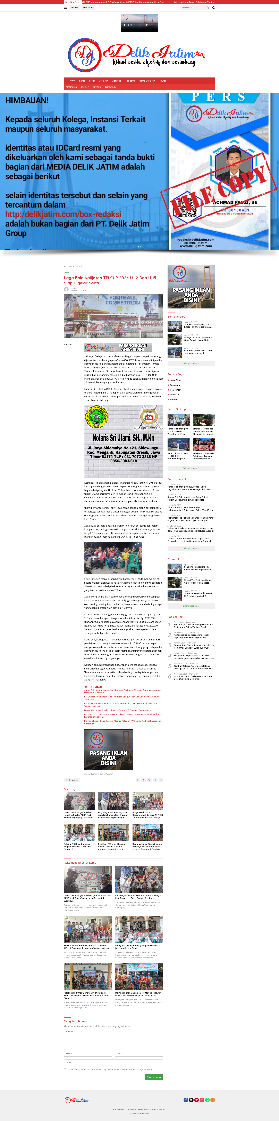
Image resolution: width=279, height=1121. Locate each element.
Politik (92, 81)
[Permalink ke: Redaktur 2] (66, 289)
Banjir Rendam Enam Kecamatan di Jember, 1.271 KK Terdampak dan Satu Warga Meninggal (120, 704)
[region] (139, 177)
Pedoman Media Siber (138, 1109)
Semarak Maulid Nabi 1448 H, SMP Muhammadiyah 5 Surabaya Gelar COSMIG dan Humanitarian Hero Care (198, 352)
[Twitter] (191, 1100)
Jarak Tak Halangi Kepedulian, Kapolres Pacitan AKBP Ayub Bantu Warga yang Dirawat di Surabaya (122, 691)
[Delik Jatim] (136, 55)
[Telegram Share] (155, 780)
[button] (208, 7)
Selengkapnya (190, 363)
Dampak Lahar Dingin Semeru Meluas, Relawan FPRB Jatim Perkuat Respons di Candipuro (122, 722)
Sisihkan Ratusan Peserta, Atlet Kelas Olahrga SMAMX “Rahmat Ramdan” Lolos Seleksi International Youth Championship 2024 (194, 667)
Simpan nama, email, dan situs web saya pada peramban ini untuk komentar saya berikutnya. (110, 1069)
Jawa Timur (176, 380)
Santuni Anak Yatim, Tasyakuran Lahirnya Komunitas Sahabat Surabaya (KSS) (194, 646)
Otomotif (103, 81)
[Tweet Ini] (143, 780)
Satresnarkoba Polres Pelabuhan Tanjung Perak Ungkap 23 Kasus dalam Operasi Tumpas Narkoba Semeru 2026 (114, 2)
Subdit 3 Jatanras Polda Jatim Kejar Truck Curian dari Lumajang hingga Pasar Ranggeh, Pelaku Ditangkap (190, 540)
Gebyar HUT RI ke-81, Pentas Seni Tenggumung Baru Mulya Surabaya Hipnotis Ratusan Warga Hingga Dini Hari (190, 529)
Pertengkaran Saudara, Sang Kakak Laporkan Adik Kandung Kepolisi (191, 636)
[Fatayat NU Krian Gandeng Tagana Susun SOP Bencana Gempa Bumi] (79, 832)
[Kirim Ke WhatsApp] (161, 780)
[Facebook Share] (138, 780)
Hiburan (162, 81)
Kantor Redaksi (159, 1109)
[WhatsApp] (207, 1100)
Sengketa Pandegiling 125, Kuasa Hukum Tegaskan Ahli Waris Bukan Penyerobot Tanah (198, 325)
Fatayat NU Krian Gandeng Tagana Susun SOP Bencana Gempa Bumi (117, 710)
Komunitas (110, 87)
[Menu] (66, 7)
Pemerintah (71, 87)
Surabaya (175, 385)
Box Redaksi (119, 1109)
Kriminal (97, 87)
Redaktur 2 (74, 288)
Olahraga (116, 81)
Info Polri (85, 87)
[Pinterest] (196, 1100)
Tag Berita (130, 81)
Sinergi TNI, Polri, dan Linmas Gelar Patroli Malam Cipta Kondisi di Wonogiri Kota (198, 338)
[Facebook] (186, 1100)
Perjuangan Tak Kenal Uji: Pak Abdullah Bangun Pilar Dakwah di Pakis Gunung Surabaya (122, 698)
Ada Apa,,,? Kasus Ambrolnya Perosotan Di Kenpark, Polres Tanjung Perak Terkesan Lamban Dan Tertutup (193, 625)
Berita (82, 81)
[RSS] (212, 1100)
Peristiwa (174, 394)
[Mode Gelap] (213, 7)
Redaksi (74, 7)
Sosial (66, 272)
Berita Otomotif (147, 81)
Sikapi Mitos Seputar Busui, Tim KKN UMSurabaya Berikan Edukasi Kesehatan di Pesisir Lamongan (194, 656)
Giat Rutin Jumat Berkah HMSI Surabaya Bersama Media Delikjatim (193, 677)
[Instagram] (202, 1100)
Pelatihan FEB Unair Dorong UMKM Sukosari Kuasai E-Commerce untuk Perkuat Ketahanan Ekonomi (122, 715)
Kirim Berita (88, 7)
